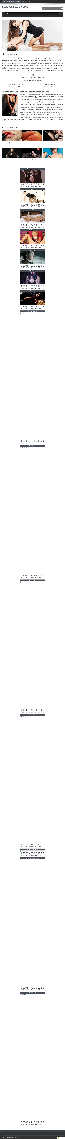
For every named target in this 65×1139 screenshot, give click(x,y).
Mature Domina (53, 159)
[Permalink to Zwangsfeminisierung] (12, 140)
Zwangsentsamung (53, 142)
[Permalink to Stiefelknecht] (32, 158)
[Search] (62, 8)
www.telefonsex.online (14, 1137)
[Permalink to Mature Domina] (53, 158)
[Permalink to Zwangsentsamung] (53, 140)
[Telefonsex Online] (15, 7)
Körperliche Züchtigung (32, 142)
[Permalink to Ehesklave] (12, 158)
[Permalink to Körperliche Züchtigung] (32, 140)
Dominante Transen (26, 1)
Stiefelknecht (32, 159)
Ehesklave (11, 159)
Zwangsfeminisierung (11, 142)
